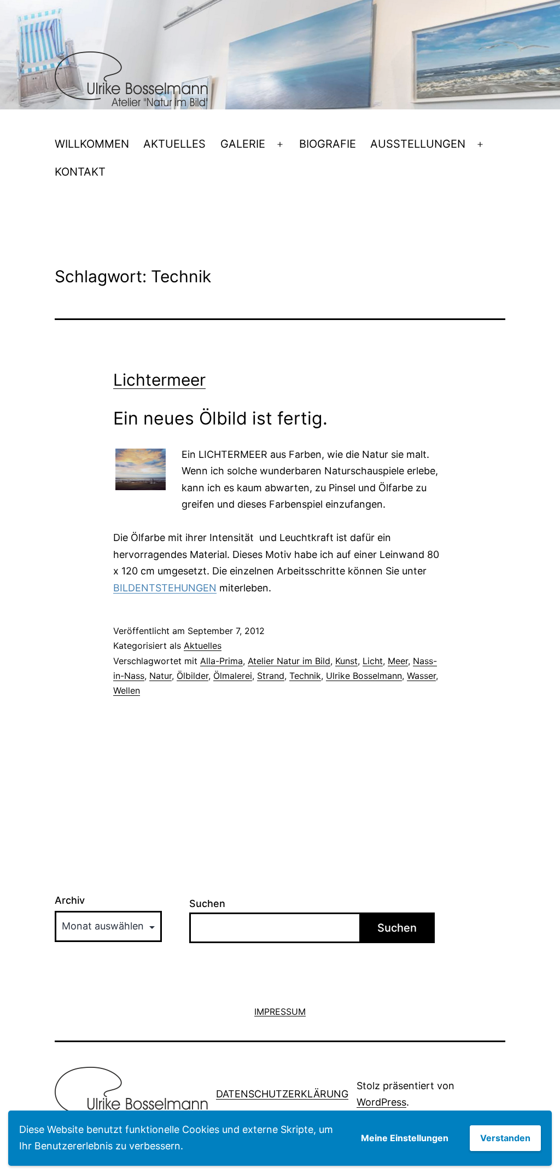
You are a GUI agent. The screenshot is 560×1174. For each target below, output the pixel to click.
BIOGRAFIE (327, 143)
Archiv (70, 900)
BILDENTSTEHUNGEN (165, 588)
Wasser (421, 675)
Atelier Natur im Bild (289, 660)
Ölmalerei (232, 675)
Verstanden (505, 1137)
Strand (270, 675)
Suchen (207, 903)
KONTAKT (80, 171)
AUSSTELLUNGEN (417, 143)
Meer (398, 660)
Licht (373, 660)
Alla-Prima (221, 660)
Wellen (126, 690)
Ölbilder (192, 675)
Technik (305, 675)
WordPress (381, 1102)
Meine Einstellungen (404, 1137)
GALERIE (242, 143)
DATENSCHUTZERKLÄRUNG (282, 1094)
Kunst (346, 660)
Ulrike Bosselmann (364, 675)
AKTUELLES (174, 143)
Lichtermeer (159, 380)
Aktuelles (202, 645)
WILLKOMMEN (92, 143)
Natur (160, 675)
